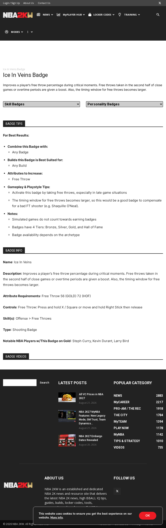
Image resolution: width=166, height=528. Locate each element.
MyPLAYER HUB (72, 14)
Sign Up (15, 3)
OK (147, 516)
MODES (15, 31)
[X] (159, 3)
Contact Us (44, 3)
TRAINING (130, 14)
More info (56, 518)
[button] (158, 15)
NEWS (46, 14)
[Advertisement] (83, 57)
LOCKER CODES (102, 14)
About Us (28, 3)
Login (6, 3)
